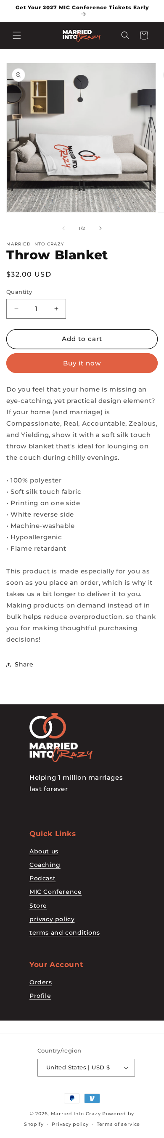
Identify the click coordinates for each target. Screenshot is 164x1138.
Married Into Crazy (76, 1114)
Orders (40, 982)
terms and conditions (64, 932)
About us (43, 851)
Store (38, 905)
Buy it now (82, 363)
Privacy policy (70, 1124)
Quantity (19, 291)
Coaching (45, 865)
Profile (40, 995)
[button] (17, 35)
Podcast (42, 878)
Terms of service (118, 1124)
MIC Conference (55, 891)
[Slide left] (63, 228)
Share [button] (24, 664)
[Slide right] (100, 228)
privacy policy (51, 919)
